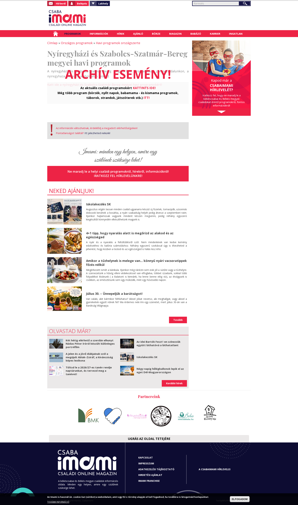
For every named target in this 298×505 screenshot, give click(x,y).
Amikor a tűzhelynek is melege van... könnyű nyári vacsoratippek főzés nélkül (136, 263)
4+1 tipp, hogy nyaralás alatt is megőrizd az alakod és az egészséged (129, 235)
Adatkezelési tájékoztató (156, 469)
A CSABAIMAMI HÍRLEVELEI (214, 469)
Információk (99, 33)
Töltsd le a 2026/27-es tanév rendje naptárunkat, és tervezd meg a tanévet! (89, 371)
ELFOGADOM (240, 499)
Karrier (215, 33)
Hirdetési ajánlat (150, 475)
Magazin (175, 33)
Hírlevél (61, 3)
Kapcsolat (145, 457)
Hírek (120, 33)
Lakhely (103, 3)
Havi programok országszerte (118, 43)
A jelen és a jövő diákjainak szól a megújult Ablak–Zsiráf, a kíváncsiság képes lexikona (89, 357)
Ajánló (138, 33)
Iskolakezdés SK (98, 204)
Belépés (82, 3)
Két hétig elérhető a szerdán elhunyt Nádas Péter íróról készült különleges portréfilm (90, 344)
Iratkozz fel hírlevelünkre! (118, 176)
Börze (156, 33)
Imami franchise (149, 480)
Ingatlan (235, 33)
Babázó (195, 33)
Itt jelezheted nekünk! (97, 133)
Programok (72, 33)
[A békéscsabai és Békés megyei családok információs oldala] (78, 18)
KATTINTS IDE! (144, 88)
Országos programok (77, 43)
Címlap (55, 33)
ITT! (146, 98)
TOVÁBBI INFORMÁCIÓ (58, 502)
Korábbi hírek (174, 383)
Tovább (178, 320)
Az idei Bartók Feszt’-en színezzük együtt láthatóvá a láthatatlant (158, 343)
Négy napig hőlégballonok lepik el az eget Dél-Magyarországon (160, 370)
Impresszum (146, 463)
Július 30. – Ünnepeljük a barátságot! (114, 294)
